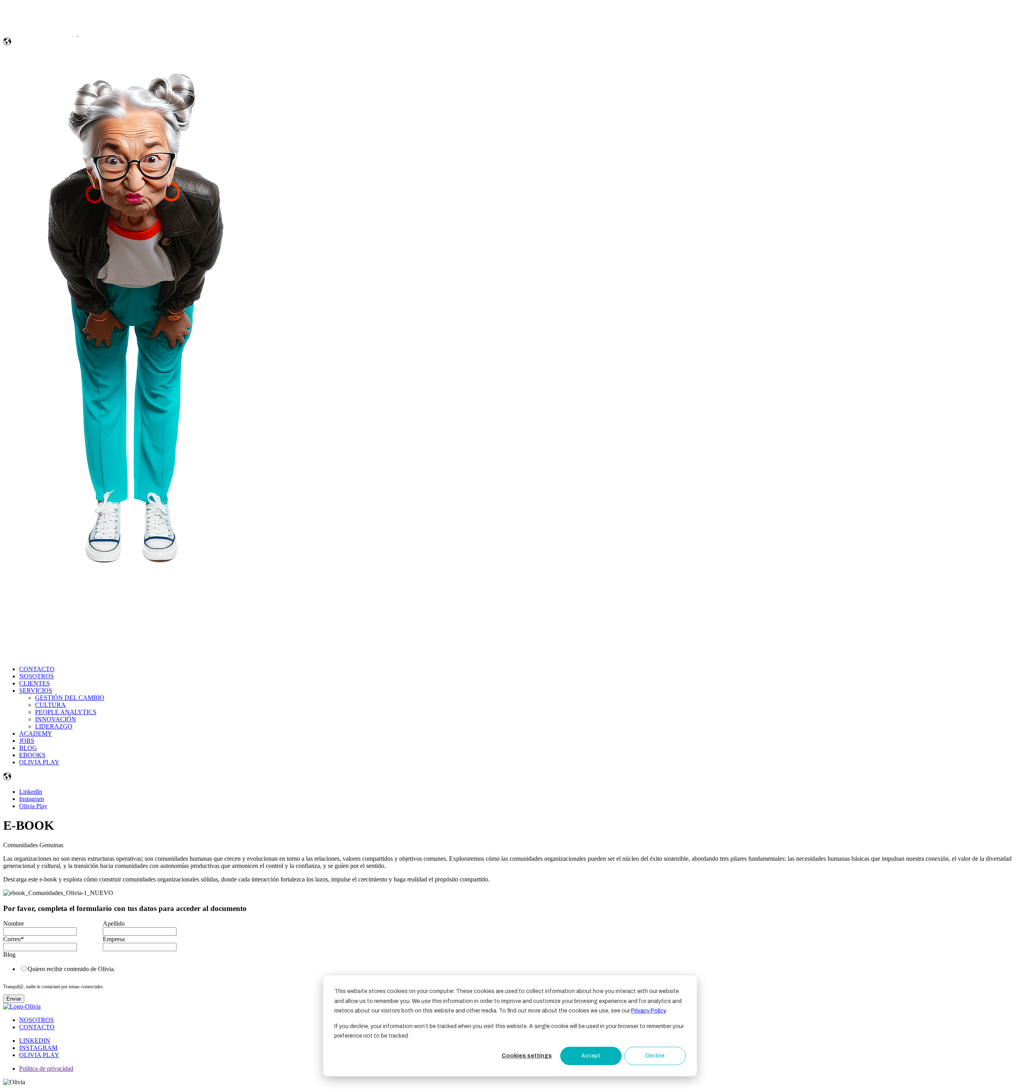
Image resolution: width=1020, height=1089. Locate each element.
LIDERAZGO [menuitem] (54, 726)
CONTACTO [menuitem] (37, 669)
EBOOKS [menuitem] (32, 755)
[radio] (109, 969)
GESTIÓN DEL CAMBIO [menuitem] (69, 697)
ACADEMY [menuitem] (35, 733)
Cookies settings (527, 1056)
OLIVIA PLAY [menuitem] (39, 762)
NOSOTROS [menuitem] (36, 676)
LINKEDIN (34, 1040)
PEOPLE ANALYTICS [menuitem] (65, 712)
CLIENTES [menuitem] (34, 683)
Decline (655, 1056)
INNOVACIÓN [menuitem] (55, 719)
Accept (590, 1056)
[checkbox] (101, 969)
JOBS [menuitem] (26, 740)
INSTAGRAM (38, 1047)
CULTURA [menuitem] (50, 704)
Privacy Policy (648, 1011)
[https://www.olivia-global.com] (40, 33)
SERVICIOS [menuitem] (35, 690)
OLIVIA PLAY (39, 1055)
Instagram (31, 798)
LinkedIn (30, 791)
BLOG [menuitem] (28, 747)
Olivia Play (33, 806)
